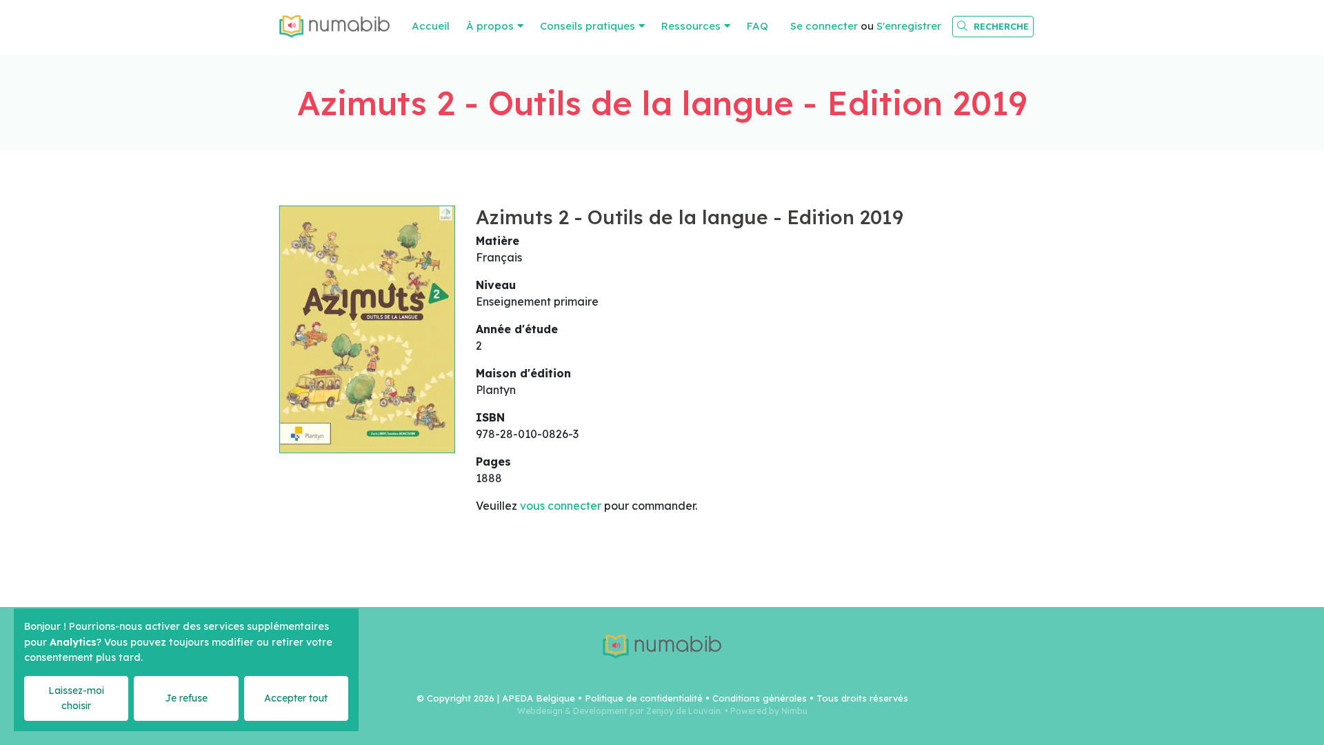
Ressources (691, 25)
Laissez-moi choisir (76, 697)
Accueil (431, 25)
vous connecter (560, 506)
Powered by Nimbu (769, 711)
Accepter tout (296, 698)
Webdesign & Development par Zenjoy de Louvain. (620, 711)
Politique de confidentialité (644, 698)
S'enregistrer (908, 25)
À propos (490, 25)
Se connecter (824, 25)
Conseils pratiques (587, 25)
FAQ (757, 25)
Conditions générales (759, 698)
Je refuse (186, 698)
